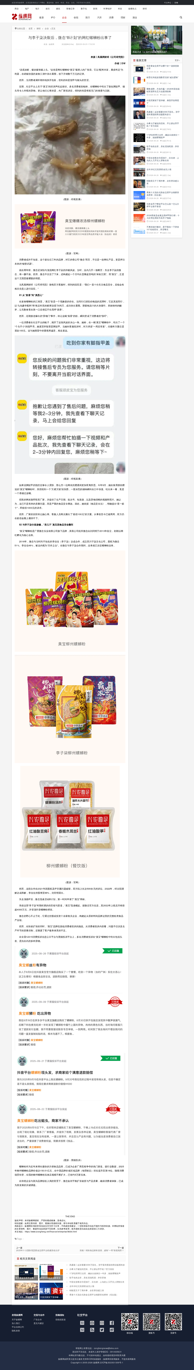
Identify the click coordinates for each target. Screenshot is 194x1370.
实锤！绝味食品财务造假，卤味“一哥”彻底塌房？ (102, 1250)
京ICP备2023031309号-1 (111, 1362)
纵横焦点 (132, 8)
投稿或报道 (61, 1319)
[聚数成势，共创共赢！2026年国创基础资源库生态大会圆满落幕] (26, 1290)
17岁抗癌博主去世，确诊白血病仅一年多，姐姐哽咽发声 (95, 1273)
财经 (145, 8)
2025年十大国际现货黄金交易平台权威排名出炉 (38, 1250)
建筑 (58, 8)
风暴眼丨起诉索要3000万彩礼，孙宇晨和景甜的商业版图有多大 (96, 1266)
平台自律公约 (18, 1326)
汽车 (99, 17)
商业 (17, 8)
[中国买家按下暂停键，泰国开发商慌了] (51, 1290)
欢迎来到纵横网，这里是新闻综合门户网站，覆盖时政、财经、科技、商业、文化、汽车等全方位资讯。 (52, 2)
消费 (111, 17)
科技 (120, 8)
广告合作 (38, 1319)
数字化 (84, 8)
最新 (41, 17)
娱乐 (48, 8)
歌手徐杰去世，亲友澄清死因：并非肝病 (87, 1277)
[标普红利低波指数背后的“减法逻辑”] (51, 1271)
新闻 (95, 8)
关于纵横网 (17, 1319)
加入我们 (16, 1323)
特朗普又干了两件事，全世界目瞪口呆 (86, 1290)
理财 (123, 17)
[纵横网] (21, 17)
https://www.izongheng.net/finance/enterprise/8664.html (51, 1231)
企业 (64, 17)
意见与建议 (39, 1323)
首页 (31, 28)
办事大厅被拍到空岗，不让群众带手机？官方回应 (91, 1269)
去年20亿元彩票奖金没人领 (81, 1286)
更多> (177, 60)
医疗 (87, 17)
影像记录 (70, 8)
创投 (76, 17)
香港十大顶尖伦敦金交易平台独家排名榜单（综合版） (93, 1294)
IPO (53, 17)
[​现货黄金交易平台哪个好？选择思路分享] (26, 1271)
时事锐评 (108, 8)
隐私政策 (16, 1330)
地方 (37, 8)
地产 (27, 8)
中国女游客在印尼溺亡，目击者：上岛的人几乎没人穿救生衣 (96, 1281)
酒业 (135, 17)
